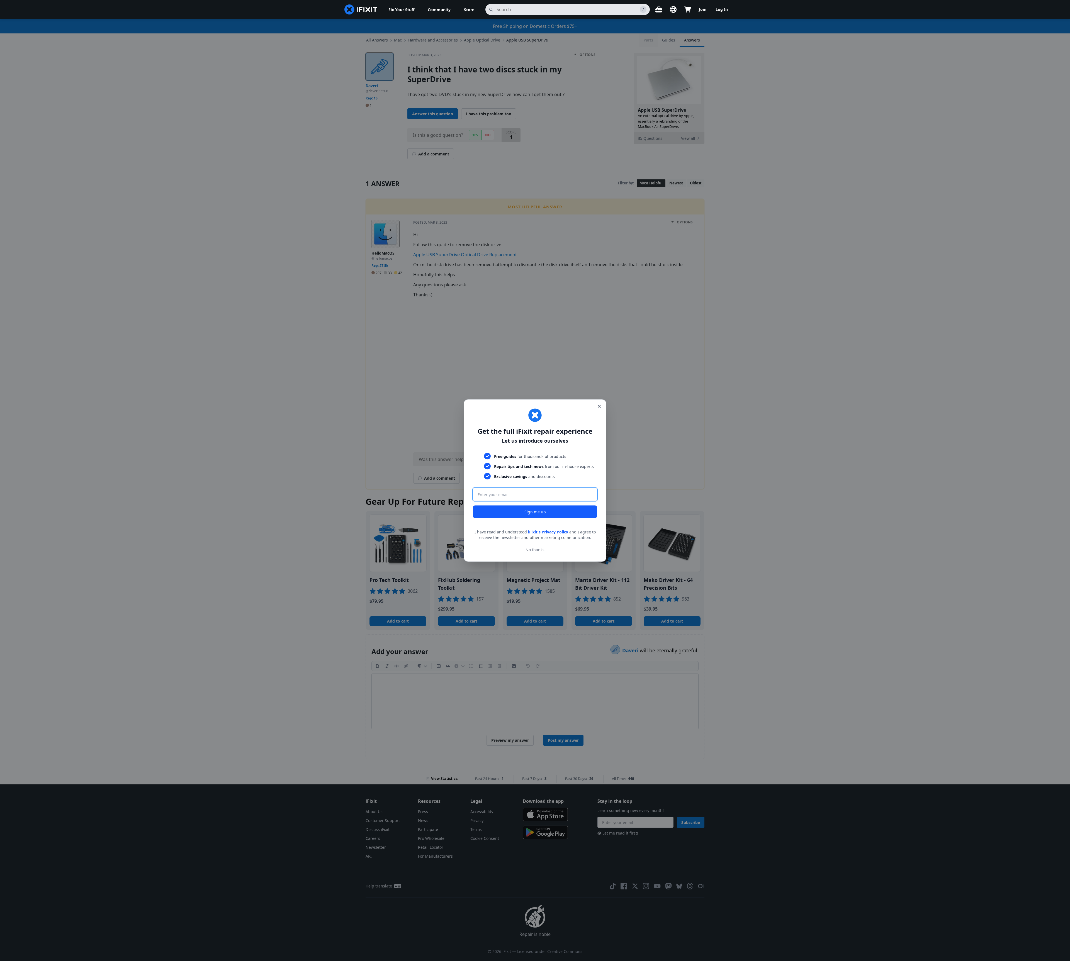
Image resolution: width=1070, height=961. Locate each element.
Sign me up (535, 511)
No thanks (535, 549)
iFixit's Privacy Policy (548, 532)
